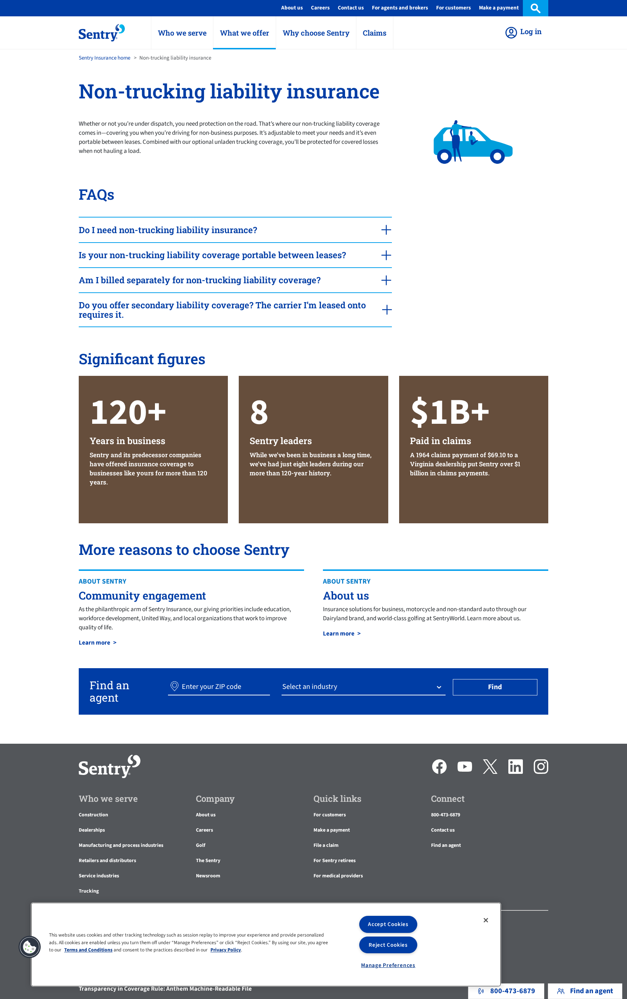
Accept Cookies (388, 924)
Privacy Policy (225, 949)
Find (495, 687)
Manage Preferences (388, 965)
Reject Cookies (388, 945)
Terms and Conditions (88, 949)
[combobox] (283, 686)
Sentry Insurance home (104, 58)
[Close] (486, 920)
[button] (174, 687)
